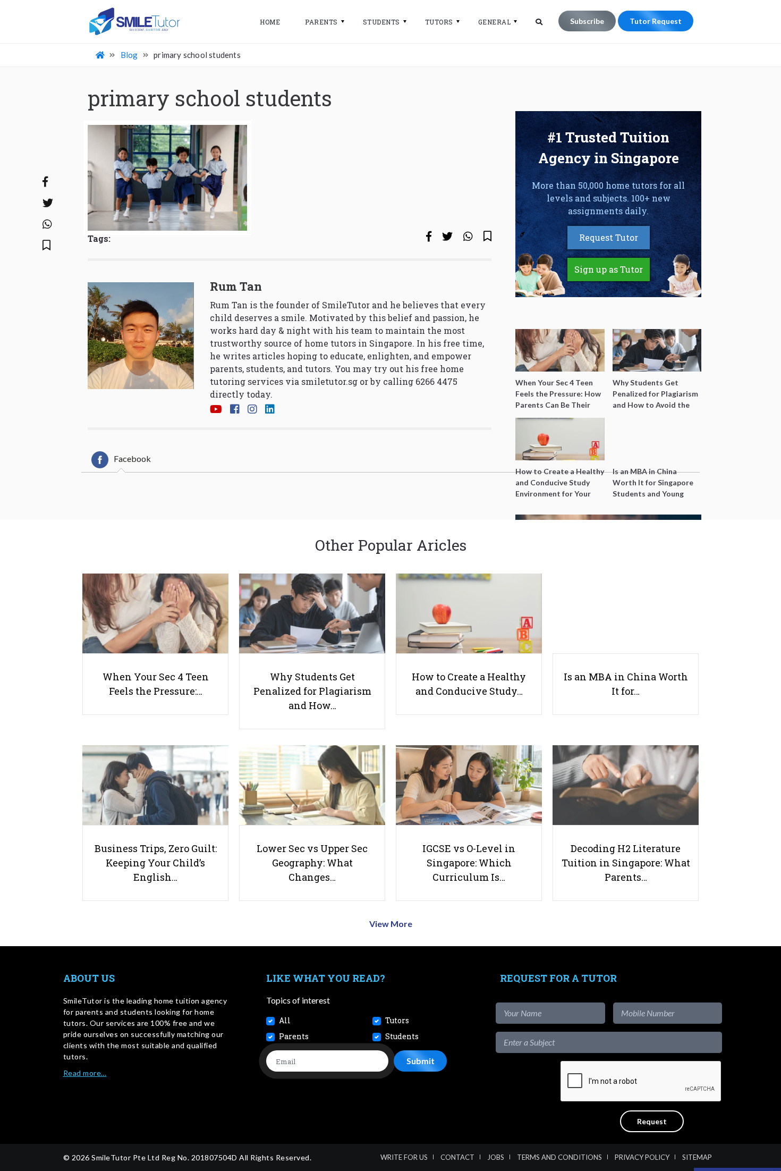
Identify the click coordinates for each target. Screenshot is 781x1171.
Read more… (85, 1072)
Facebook (132, 458)
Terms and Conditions (559, 1157)
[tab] (121, 460)
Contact (457, 1157)
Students (381, 22)
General (494, 22)
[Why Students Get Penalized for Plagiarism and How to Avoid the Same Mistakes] (657, 350)
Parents (321, 22)
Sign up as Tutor (608, 269)
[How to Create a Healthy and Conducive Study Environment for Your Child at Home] (560, 439)
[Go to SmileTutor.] (101, 55)
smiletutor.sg (329, 381)
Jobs (495, 1157)
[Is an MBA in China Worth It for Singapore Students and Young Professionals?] (657, 439)
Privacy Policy (642, 1157)
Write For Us (404, 1157)
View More (390, 924)
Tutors (439, 22)
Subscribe (587, 21)
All (285, 1020)
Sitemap (697, 1157)
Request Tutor (608, 237)
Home (270, 22)
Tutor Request (656, 21)
